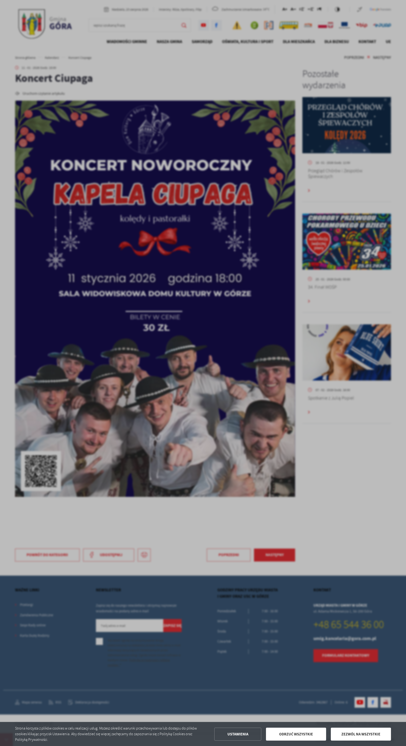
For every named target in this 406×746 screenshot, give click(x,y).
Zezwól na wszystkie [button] (360, 734)
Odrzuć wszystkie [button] (296, 734)
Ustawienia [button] (237, 734)
